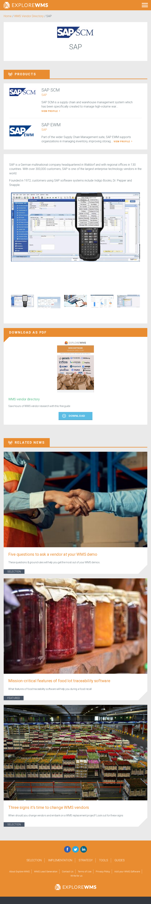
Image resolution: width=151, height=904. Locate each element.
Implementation (60, 860)
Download (77, 415)
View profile (49, 111)
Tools (103, 860)
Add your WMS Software (127, 871)
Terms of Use (84, 871)
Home (8, 16)
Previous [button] (6, 304)
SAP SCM (50, 90)
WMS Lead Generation (45, 871)
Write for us (76, 875)
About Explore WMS (19, 871)
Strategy (86, 860)
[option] (75, 227)
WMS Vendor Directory (29, 16)
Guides (120, 860)
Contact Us (67, 871)
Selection (14, 571)
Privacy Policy (103, 871)
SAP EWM (51, 124)
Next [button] (144, 304)
